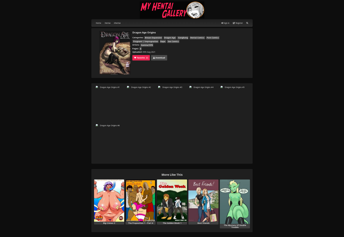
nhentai (117, 23)
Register (239, 23)
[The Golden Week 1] (172, 201)
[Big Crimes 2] (109, 201)
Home (98, 23)
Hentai (107, 23)
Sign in (226, 23)
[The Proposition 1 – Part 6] (141, 201)
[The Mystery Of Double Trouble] (235, 202)
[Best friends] (203, 201)
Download (160, 57)
